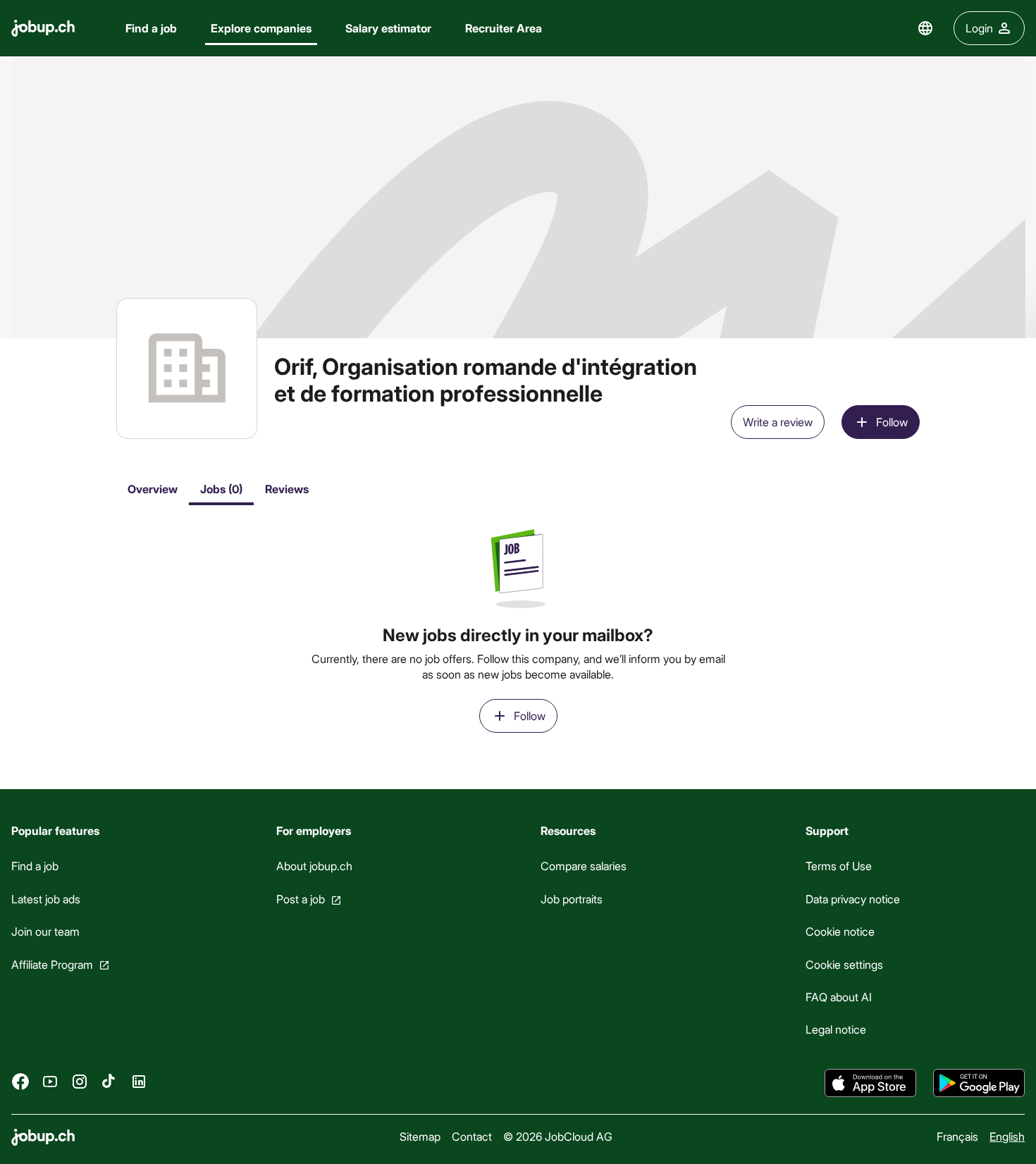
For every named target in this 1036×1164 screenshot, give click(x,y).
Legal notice (836, 1029)
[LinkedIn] (139, 1081)
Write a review (778, 421)
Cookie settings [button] (844, 964)
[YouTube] (50, 1081)
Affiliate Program (52, 964)
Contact (472, 1136)
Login (979, 28)
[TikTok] (109, 1081)
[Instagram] (79, 1081)
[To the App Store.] (870, 1083)
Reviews (287, 488)
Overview (153, 488)
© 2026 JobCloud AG (557, 1136)
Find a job (151, 28)
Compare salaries (584, 866)
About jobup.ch (314, 866)
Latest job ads (45, 898)
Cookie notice (840, 932)
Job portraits (572, 898)
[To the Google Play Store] (979, 1083)
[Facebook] (20, 1081)
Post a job (300, 898)
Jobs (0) (221, 488)
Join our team (45, 932)
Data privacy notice (853, 898)
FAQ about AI (839, 996)
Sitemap (420, 1136)
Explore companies (261, 28)
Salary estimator (388, 28)
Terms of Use (839, 866)
